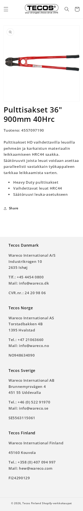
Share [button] (14, 208)
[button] (6, 9)
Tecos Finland (31, 503)
